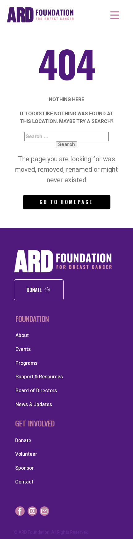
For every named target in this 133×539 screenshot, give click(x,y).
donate (35, 290)
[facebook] (20, 511)
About (22, 335)
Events (23, 349)
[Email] (44, 511)
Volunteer (26, 454)
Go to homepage (66, 202)
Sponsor (24, 468)
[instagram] (32, 511)
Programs (26, 363)
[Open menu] (114, 15)
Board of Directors (36, 390)
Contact (24, 482)
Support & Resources (39, 377)
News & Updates (33, 404)
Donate (23, 440)
